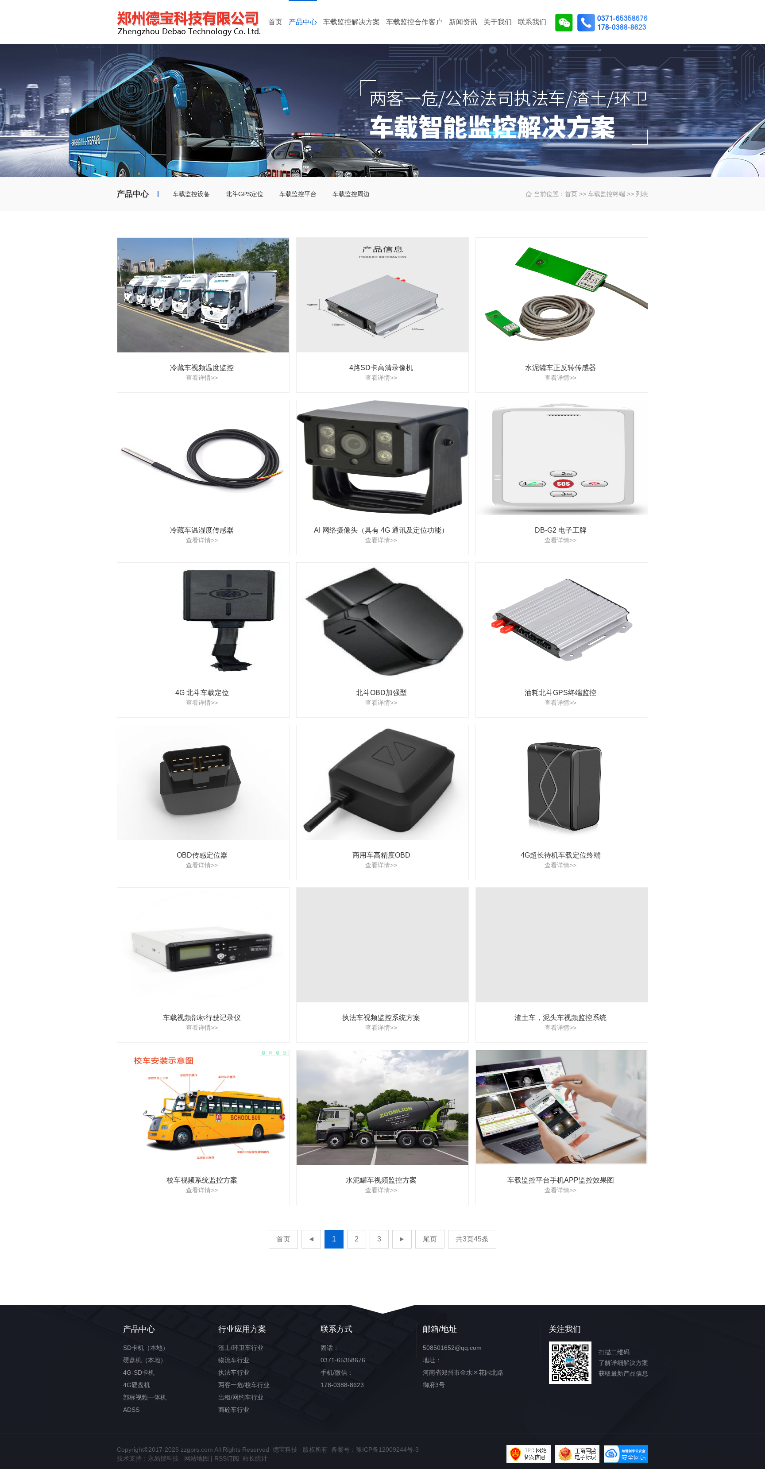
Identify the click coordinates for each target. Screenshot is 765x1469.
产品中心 (303, 22)
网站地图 (196, 1458)
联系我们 (532, 22)
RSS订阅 (226, 1458)
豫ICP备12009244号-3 (387, 1449)
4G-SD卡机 (139, 1372)
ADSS (131, 1409)
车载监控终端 (606, 193)
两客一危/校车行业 (244, 1384)
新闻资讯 (463, 22)
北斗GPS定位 (244, 193)
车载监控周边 (351, 193)
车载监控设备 (191, 193)
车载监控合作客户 (414, 22)
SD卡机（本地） (146, 1347)
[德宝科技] (192, 22)
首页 (275, 22)
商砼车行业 (233, 1409)
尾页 (430, 1239)
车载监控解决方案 (351, 22)
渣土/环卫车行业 (240, 1347)
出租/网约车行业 (240, 1397)
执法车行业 (233, 1372)
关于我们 (497, 22)
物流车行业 (233, 1360)
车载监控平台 (298, 193)
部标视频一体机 (144, 1397)
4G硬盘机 (136, 1384)
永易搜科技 (163, 1458)
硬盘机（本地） (144, 1360)
